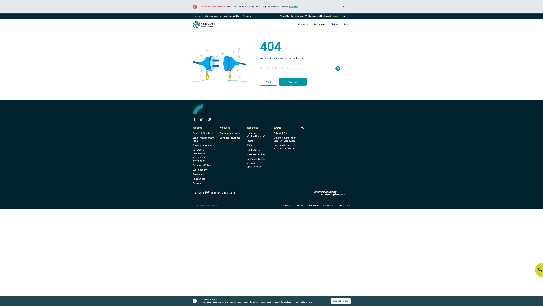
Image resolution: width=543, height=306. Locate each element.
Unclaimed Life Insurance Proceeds (284, 147)
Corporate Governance (199, 151)
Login (335, 16)
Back (268, 82)
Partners (247, 16)
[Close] (349, 6)
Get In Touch (297, 16)
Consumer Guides (256, 159)
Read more (293, 7)
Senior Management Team (203, 139)
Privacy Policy (313, 205)
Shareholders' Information (200, 159)
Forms (250, 141)
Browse (293, 82)
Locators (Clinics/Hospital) (256, 135)
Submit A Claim (282, 133)
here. (310, 302)
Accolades (198, 174)
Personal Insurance (230, 133)
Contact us (298, 205)
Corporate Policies (203, 165)
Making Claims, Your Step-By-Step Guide (285, 139)
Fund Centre (253, 150)
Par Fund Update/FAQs (254, 165)
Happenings (199, 179)
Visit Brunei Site (231, 16)
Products (303, 24)
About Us (284, 16)
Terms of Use (345, 205)
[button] (343, 6)
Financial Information (204, 145)
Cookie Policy (329, 205)
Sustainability (200, 169)
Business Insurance (230, 137)
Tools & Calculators (257, 154)
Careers (197, 183)
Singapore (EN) (319, 16)
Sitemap (286, 205)
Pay (346, 24)
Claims (334, 24)
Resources (319, 24)
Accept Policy (340, 301)
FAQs (249, 145)
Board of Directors (203, 133)
